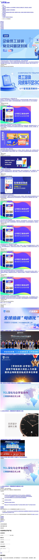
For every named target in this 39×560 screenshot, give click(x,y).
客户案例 (4, 13)
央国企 (19, 12)
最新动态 (2, 21)
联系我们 (7, 17)
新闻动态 (11, 17)
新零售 (10, 12)
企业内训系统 (6, 497)
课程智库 (4, 8)
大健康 (22, 12)
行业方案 (4, 11)
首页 (3, 5)
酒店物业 (32, 12)
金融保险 (16, 12)
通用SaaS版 (4, 7)
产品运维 (2, 28)
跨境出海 (4, 12)
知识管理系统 (23, 497)
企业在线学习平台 (11, 512)
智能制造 (7, 12)
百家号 (27, 504)
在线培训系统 (20, 511)
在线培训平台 (30, 511)
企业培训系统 (13, 495)
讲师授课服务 (12, 9)
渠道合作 (4, 14)
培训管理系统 (12, 496)
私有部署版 (13, 7)
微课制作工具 (12, 497)
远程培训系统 (22, 496)
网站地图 (6, 502)
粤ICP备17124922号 (34, 514)
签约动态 (2, 26)
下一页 (8, 302)
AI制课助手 (8, 9)
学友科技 (13, 502)
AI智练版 (30, 7)
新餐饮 (13, 12)
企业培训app (23, 495)
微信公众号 (6, 504)
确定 (1, 559)
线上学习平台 (18, 495)
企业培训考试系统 (18, 497)
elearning (11, 511)
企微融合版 (22, 7)
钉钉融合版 (17, 7)
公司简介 (4, 17)
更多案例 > (2, 487)
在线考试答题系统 (28, 496)
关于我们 (4, 15)
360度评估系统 (17, 496)
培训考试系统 (36, 511)
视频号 (16, 504)
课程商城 (4, 9)
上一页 (3, 302)
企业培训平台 (15, 511)
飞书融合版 (26, 7)
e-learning (8, 511)
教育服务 (28, 12)
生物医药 (25, 12)
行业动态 (2, 25)
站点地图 (9, 502)
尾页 (10, 302)
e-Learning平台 (7, 496)
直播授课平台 (28, 495)
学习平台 (4, 6)
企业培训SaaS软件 (7, 495)
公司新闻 (2, 27)
